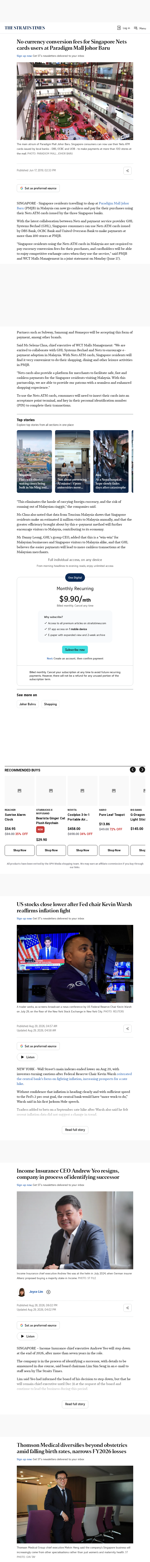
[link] (25, 28)
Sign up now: (24, 56)
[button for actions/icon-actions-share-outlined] (127, 171)
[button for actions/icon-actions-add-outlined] (48, 1292)
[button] (123, 27)
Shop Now (19, 850)
